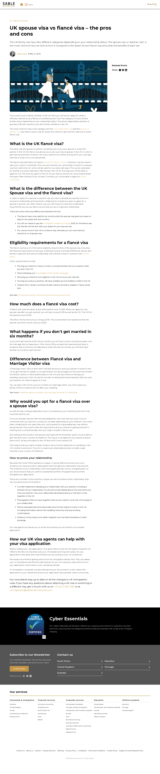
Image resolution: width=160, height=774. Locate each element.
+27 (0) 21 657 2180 (64, 586)
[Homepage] (21, 4)
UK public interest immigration (76, 707)
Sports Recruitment (101, 713)
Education (99, 700)
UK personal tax (43, 707)
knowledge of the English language (52, 273)
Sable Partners (71, 729)
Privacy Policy (70, 751)
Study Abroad (98, 704)
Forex (39, 716)
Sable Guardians (99, 716)
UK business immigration (74, 704)
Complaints (82, 751)
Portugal (125, 707)
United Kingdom (15, 707)
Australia (13, 704)
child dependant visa (62, 129)
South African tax (44, 710)
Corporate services (75, 700)
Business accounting (73, 720)
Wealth (40, 720)
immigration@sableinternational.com (31, 590)
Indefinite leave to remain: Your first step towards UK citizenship (49, 392)
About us (29, 751)
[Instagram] (23, 676)
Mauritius (125, 704)
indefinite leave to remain (55, 162)
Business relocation (72, 723)
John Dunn (22, 54)
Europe (12, 710)
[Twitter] (120, 70)
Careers (38, 751)
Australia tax (42, 713)
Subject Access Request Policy (131, 751)
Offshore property (130, 700)
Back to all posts (20, 21)
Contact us (20, 751)
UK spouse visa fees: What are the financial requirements (44, 295)
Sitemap (60, 751)
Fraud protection (49, 751)
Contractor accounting (45, 704)
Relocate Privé (14, 716)
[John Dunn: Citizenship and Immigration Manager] (13, 54)
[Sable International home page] (9, 4)
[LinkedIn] (126, 70)
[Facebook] (123, 70)
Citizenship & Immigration (22, 700)
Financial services (46, 700)
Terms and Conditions (96, 751)
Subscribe (19, 669)
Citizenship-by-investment (19, 713)
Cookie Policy (112, 751)
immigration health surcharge (56, 223)
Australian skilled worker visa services (78, 726)
